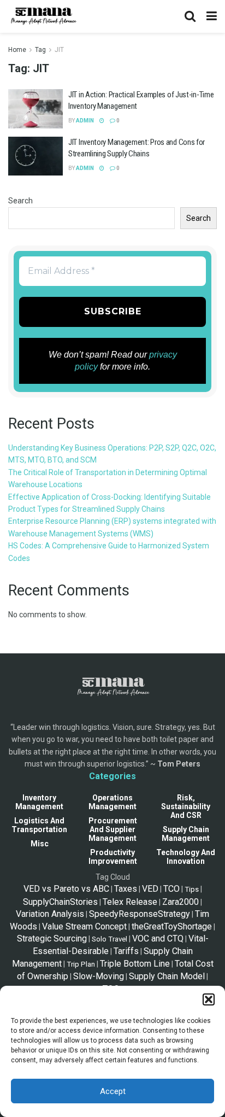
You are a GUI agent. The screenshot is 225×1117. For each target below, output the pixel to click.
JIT (59, 50)
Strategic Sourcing (52, 938)
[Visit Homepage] (43, 16)
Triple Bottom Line (135, 963)
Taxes (125, 889)
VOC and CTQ (157, 938)
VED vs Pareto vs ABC (66, 889)
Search (20, 200)
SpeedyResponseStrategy (139, 914)
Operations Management (112, 802)
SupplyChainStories (60, 902)
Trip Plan (81, 964)
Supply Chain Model (167, 976)
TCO (171, 889)
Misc (40, 843)
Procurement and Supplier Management (112, 829)
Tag (40, 50)
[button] (208, 999)
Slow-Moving (98, 976)
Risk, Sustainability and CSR (185, 806)
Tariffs (126, 951)
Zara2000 (180, 902)
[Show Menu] (211, 16)
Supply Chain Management (186, 834)
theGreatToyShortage (172, 926)
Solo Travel (109, 939)
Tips (192, 889)
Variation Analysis (50, 914)
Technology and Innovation (185, 856)
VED (150, 889)
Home (17, 50)
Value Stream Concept (84, 926)
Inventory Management (39, 802)
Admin (85, 121)
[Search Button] (190, 16)
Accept (113, 1091)
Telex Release (130, 902)
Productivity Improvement (112, 856)
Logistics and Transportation (39, 825)
